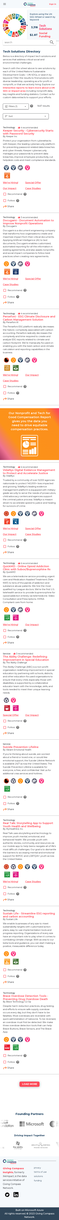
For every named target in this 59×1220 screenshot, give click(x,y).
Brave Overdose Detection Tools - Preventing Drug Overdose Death (25, 997)
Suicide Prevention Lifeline (21, 747)
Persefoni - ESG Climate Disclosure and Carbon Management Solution (29, 318)
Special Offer (33, 182)
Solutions (38, 1176)
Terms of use (40, 1172)
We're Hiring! (10, 182)
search (51, 42)
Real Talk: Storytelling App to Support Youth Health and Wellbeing (28, 825)
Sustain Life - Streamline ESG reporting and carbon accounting (29, 915)
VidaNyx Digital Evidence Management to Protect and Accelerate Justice (29, 471)
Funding (38, 1180)
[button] (16, 106)
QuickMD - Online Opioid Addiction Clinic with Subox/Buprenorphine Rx (27, 568)
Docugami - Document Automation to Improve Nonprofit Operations (28, 222)
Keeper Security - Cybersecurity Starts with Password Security (28, 132)
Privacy (37, 1167)
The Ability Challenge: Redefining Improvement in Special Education (26, 658)
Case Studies (33, 188)
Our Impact (9, 188)
